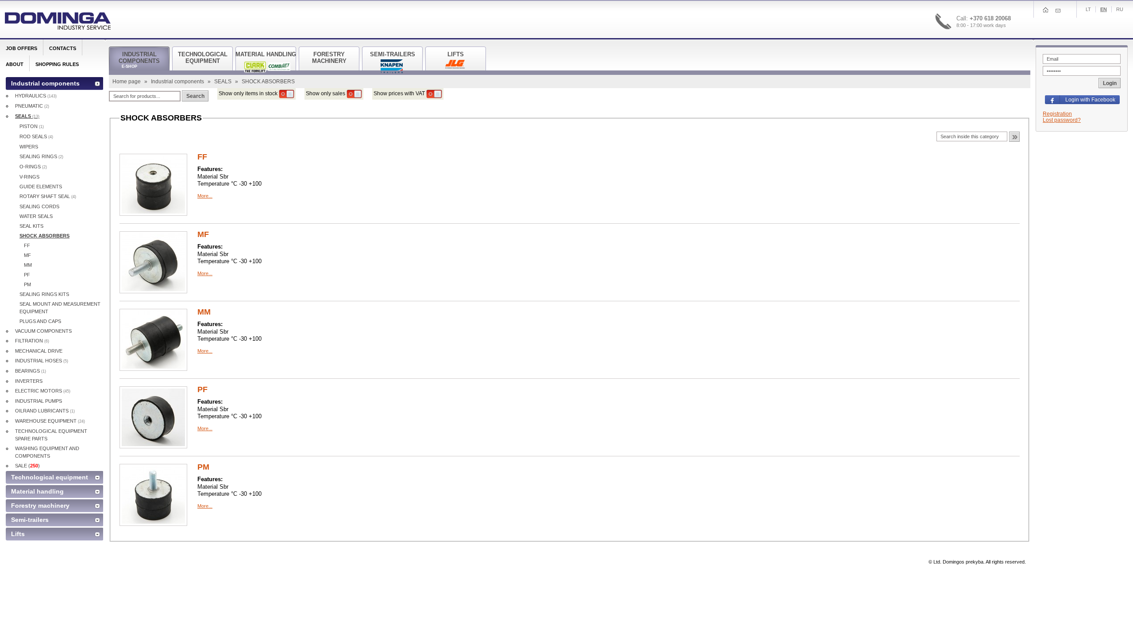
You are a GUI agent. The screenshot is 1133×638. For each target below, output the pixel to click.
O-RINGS (33, 166)
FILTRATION (32, 340)
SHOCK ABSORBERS (44, 235)
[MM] (153, 339)
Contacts (62, 48)
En (1103, 9)
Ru (1119, 9)
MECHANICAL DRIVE (38, 351)
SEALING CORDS (39, 206)
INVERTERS (28, 381)
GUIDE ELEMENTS (40, 186)
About (14, 64)
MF (203, 234)
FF (202, 156)
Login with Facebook (1090, 100)
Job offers (21, 48)
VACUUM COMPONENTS (43, 331)
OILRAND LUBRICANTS (45, 410)
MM (204, 311)
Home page (127, 81)
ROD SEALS (36, 136)
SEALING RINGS (41, 156)
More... (204, 195)
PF (202, 389)
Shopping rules (57, 64)
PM (203, 467)
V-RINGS (29, 176)
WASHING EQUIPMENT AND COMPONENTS (47, 452)
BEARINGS (30, 370)
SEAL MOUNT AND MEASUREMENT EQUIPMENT (59, 307)
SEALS (223, 81)
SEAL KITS (31, 226)
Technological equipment (49, 477)
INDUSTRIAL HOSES (41, 360)
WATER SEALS (36, 216)
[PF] (153, 417)
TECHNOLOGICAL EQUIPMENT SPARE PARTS (51, 434)
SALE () (27, 465)
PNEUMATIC (32, 106)
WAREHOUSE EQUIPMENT (50, 421)
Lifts (18, 533)
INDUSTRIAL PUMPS (38, 401)
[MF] (153, 262)
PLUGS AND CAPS (40, 321)
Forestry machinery (40, 505)
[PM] (153, 494)
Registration (1057, 114)
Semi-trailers (30, 519)
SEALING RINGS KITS (44, 294)
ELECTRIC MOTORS (42, 390)
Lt (1088, 9)
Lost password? (1062, 120)
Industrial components (178, 81)
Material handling (37, 491)
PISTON (31, 126)
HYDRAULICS (36, 95)
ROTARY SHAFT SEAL (47, 196)
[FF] (153, 184)
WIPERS (28, 146)
